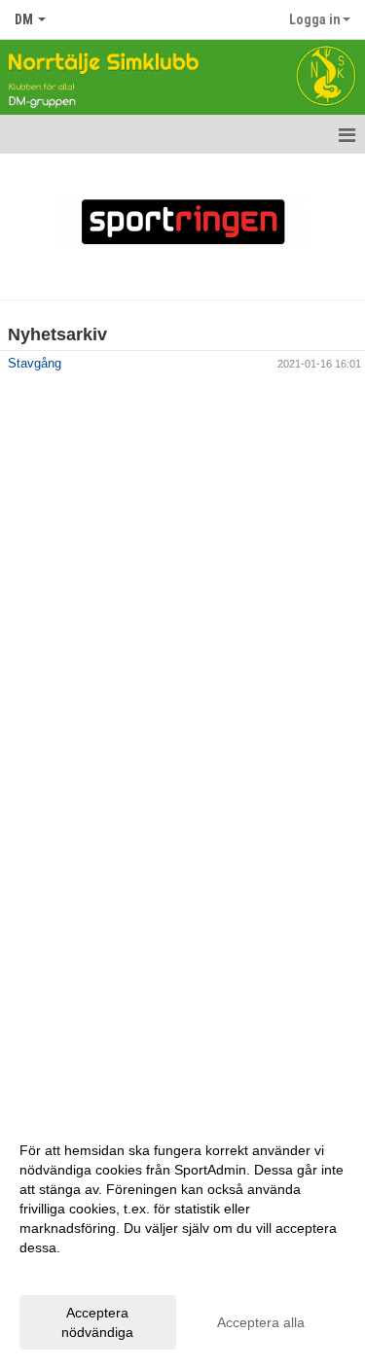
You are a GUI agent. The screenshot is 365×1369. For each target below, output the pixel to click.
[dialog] (182, 1240)
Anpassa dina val (72, 1273)
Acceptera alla (261, 1322)
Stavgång (34, 363)
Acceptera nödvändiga (97, 1322)
